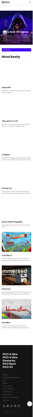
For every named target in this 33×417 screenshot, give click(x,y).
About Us (6, 400)
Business (5, 375)
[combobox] (16, 49)
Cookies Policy (8, 392)
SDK (4, 380)
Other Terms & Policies (10, 397)
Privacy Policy (7, 386)
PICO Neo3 (9, 363)
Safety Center (7, 394)
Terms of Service (8, 389)
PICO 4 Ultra (10, 354)
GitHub (5, 383)
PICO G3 (8, 367)
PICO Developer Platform (11, 377)
